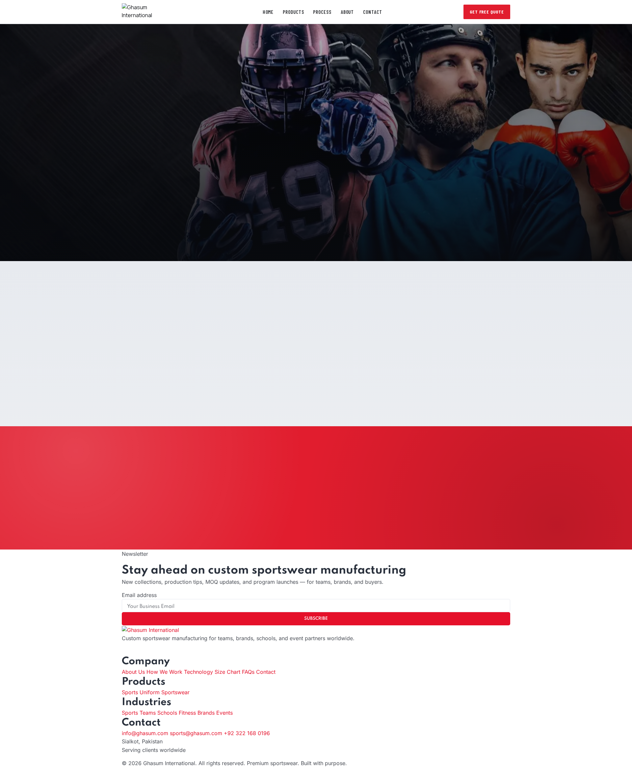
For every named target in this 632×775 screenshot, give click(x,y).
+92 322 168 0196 (247, 733)
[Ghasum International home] (149, 11)
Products (293, 12)
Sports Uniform (141, 692)
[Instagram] (129, 651)
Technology (198, 672)
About (347, 12)
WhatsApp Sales (344, 520)
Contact (372, 12)
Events (224, 712)
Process (322, 12)
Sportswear (222, 123)
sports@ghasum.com (196, 733)
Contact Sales (316, 386)
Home (268, 12)
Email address (139, 595)
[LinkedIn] (135, 651)
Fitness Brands (197, 712)
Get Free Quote (487, 12)
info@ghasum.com (145, 733)
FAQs (248, 672)
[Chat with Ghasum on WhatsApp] (2, 771)
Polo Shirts (221, 132)
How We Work (164, 672)
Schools (167, 712)
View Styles (276, 239)
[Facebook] (124, 651)
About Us (133, 672)
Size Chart (227, 672)
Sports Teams (139, 712)
